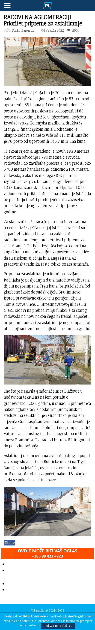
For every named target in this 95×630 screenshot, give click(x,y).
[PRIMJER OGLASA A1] (47, 553)
